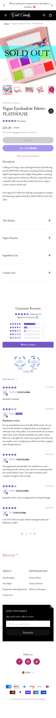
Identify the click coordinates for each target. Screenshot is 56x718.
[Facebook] (19, 661)
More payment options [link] (28, 155)
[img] (9, 387)
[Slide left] (4, 5)
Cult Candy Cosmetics (21, 699)
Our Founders (9, 577)
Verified (26, 371)
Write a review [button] (28, 344)
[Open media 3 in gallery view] (29, 89)
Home (6, 23)
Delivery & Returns (37, 589)
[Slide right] (52, 5)
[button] (44, 15)
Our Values (7, 583)
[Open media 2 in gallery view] (18, 89)
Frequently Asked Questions (15, 589)
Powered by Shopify (38, 699)
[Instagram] (28, 661)
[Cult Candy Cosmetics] (21, 15)
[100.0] (20, 361)
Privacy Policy (35, 577)
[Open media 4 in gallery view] (40, 89)
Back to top (9, 555)
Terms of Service (36, 583)
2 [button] (26, 533)
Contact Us (8, 594)
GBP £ (28, 672)
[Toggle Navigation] (6, 15)
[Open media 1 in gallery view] (7, 89)
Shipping (16, 132)
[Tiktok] (36, 661)
